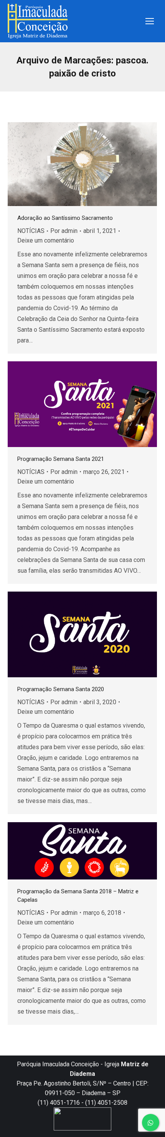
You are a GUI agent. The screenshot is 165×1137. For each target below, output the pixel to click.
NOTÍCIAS (31, 230)
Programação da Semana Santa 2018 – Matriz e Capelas (78, 895)
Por (64, 230)
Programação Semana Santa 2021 (60, 458)
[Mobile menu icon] (149, 21)
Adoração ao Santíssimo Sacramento (65, 217)
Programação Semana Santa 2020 (60, 689)
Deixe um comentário (45, 240)
